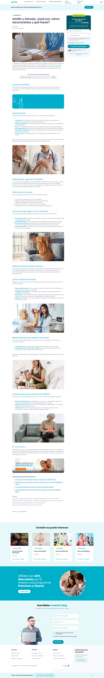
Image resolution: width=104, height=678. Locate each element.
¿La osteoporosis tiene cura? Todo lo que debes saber (34, 487)
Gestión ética (15, 656)
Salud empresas (68, 2)
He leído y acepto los (65, 636)
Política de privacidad (58, 656)
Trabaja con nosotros (17, 658)
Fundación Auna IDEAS (37, 656)
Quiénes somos (15, 653)
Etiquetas (14, 511)
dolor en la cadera (36, 218)
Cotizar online (24, 591)
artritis (15, 87)
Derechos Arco (56, 653)
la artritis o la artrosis (55, 65)
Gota (16, 127)
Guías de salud (80, 2)
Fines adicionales (80, 42)
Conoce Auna (28, 1)
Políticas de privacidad (85, 38)
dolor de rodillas (24, 396)
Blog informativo (36, 658)
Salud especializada (55, 1)
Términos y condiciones (59, 658)
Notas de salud (41, 1)
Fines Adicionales (71, 636)
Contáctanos (81, 660)
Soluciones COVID (36, 653)
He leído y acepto (64, 633)
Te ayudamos (89, 7)
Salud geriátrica (23, 511)
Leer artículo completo (18, 559)
